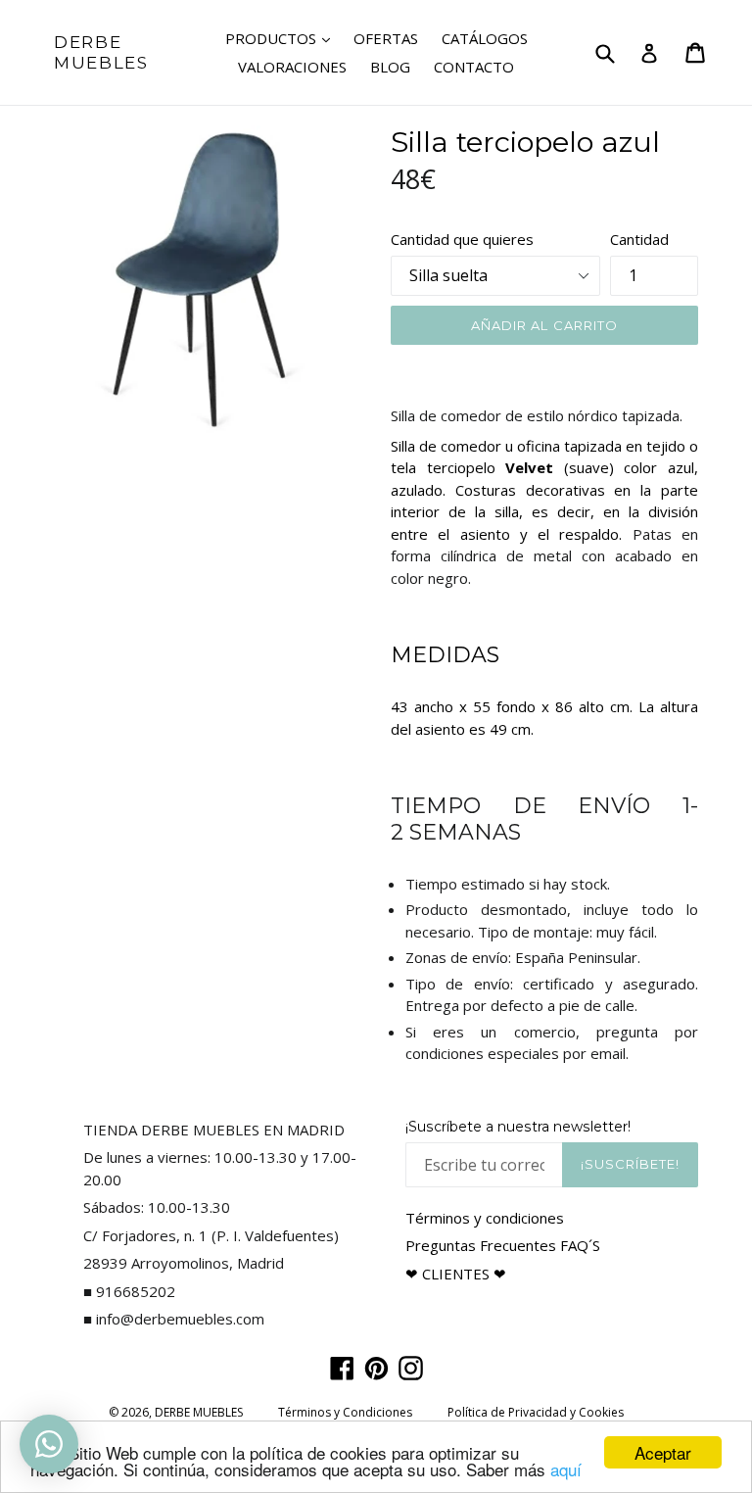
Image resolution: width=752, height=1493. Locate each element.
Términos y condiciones (484, 1218)
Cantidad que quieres (462, 239)
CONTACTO (474, 66)
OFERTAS (385, 38)
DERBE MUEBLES (101, 52)
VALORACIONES (292, 66)
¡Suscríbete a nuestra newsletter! (518, 1127)
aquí (566, 1469)
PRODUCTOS (282, 37)
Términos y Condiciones (345, 1412)
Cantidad (639, 239)
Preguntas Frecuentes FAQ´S (502, 1245)
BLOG (390, 66)
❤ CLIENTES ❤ (455, 1273)
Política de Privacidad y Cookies (535, 1412)
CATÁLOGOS (485, 38)
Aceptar (662, 1452)
